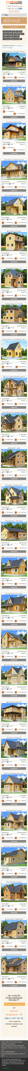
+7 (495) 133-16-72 (11, 6)
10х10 (8, 36)
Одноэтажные (15, 36)
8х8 (19, 34)
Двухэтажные (15, 39)
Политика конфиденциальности (10, 1054)
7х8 (11, 34)
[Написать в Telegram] (21, 8)
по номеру (18, 45)
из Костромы (11, 1044)
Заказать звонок (14, 11)
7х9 (15, 34)
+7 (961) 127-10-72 (12, 8)
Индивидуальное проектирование (14, 1004)
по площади (9, 47)
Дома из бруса (7, 31)
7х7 (8, 34)
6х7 (17, 31)
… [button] (20, 39)
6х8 (21, 31)
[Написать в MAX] (19, 8)
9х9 (4, 36)
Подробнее (14, 81)
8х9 (22, 34)
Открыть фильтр (14, 27)
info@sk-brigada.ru (10, 1052)
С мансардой (6, 39)
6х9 (4, 34)
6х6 (13, 31)
